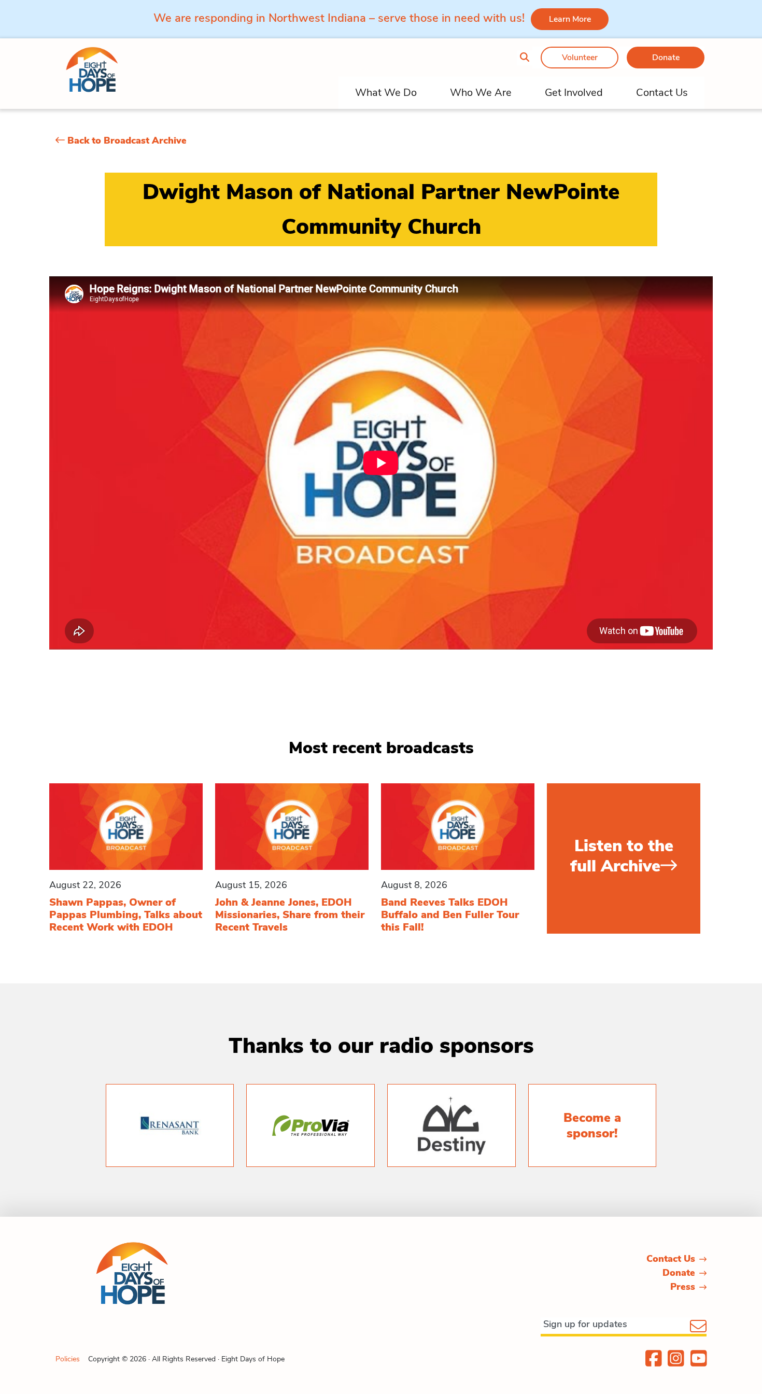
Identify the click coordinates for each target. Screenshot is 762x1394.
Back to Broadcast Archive (126, 140)
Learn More (570, 19)
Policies (67, 1359)
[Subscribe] (698, 1327)
